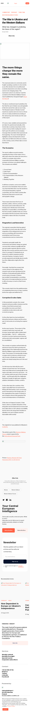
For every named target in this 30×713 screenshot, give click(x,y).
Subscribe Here (21, 530)
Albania (6, 490)
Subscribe (15, 643)
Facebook (5, 676)
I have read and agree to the (14, 566)
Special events (7, 658)
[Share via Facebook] (7, 500)
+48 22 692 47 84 (8, 670)
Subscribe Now (8, 530)
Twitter (4, 673)
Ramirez (9, 458)
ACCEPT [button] (5, 709)
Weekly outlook (7, 654)
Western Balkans (16, 490)
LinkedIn (5, 675)
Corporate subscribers (10, 659)
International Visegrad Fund (12, 436)
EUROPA (5, 427)
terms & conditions (21, 566)
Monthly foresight (8, 656)
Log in (27, 3)
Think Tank (21, 12)
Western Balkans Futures (10, 15)
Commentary (6, 12)
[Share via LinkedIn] (10, 500)
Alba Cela (11, 36)
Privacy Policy (11, 706)
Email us (5, 671)
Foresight (14, 12)
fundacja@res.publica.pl (10, 695)
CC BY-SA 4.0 (16, 459)
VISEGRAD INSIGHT (8, 623)
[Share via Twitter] (3, 500)
